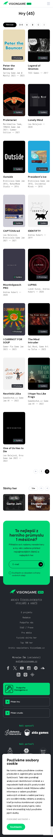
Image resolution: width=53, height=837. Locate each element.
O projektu (26, 612)
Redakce (27, 617)
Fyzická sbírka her (26, 637)
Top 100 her (26, 642)
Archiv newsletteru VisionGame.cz (26, 647)
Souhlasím (16, 826)
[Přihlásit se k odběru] (40, 564)
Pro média (26, 632)
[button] (41, 488)
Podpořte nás (26, 622)
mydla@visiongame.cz (26, 661)
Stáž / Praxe (26, 627)
